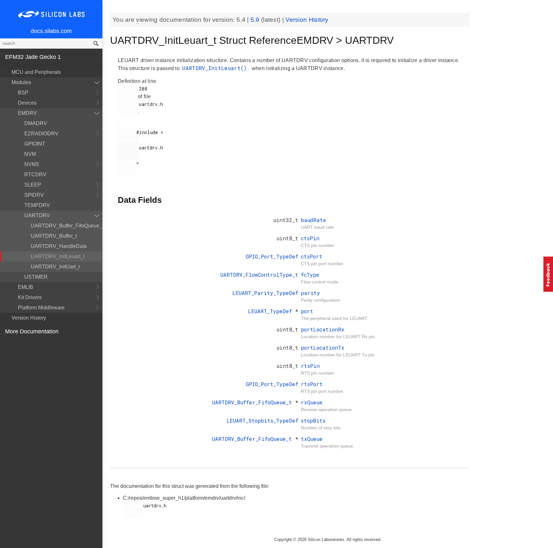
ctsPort (311, 256)
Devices (27, 103)
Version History (29, 318)
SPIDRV (34, 195)
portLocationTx (322, 347)
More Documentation (32, 331)
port (307, 311)
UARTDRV (37, 215)
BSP (23, 92)
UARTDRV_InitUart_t (55, 266)
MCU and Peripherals (36, 72)
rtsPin (310, 365)
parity (310, 293)
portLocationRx (322, 329)
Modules (21, 82)
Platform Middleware (41, 307)
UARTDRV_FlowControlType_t (259, 274)
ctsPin (310, 238)
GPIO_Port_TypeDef (272, 256)
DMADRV (35, 123)
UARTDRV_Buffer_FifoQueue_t (66, 225)
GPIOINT (34, 144)
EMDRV (27, 113)
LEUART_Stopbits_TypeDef (262, 420)
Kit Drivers (30, 297)
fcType (310, 274)
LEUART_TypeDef (271, 311)
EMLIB (25, 287)
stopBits (313, 420)
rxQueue (312, 402)
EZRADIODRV (41, 133)
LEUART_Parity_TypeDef (265, 293)
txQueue (312, 438)
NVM (30, 154)
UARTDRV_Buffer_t (54, 236)
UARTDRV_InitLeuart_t (57, 256)
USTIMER (36, 277)
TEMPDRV (37, 205)
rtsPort (312, 384)
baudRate (313, 220)
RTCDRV (35, 174)
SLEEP (32, 184)
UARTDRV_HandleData (59, 246)
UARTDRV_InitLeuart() (216, 68)
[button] (548, 274)
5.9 (256, 19)
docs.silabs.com (51, 31)
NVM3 (31, 164)
